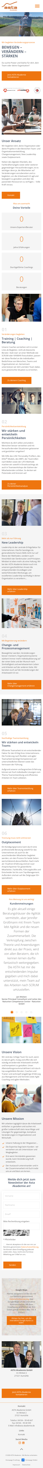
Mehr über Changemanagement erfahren (21, 684)
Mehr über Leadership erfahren (17, 590)
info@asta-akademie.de (24, 1425)
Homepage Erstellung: (21, 1460)
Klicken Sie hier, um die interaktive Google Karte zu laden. (21, 1320)
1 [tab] (12, 1012)
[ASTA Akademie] (9, 6)
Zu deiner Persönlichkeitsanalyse (17, 484)
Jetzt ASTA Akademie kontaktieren (16, 75)
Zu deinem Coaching (16, 380)
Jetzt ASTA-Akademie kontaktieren (21, 1393)
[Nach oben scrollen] (21, 1449)
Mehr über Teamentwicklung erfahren (20, 789)
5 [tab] (31, 1012)
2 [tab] (17, 1012)
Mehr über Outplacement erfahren (18, 889)
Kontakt (10, 195)
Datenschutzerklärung (29, 1247)
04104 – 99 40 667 (25, 1420)
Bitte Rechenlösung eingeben (16, 1221)
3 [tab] (21, 1012)
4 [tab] (26, 1012)
